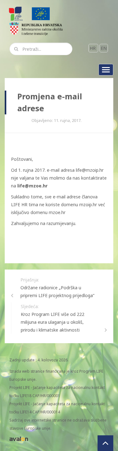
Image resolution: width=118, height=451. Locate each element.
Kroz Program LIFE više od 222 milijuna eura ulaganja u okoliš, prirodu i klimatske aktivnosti (52, 322)
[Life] (41, 13)
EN (104, 48)
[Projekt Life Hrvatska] (16, 13)
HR (93, 48)
